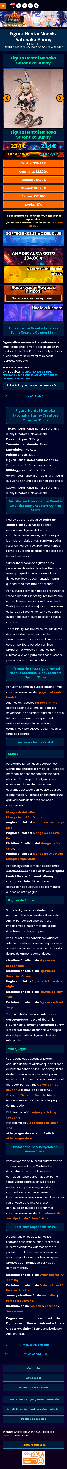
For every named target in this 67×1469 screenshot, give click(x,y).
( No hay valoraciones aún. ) (40, 385)
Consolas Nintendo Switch (25, 1095)
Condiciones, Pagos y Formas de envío (33, 1399)
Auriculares (14, 1311)
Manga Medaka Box (21, 812)
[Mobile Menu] (3, 6)
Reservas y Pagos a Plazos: (33, 289)
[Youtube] (30, 5)
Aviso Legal (33, 1378)
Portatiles (48, 1296)
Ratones (50, 1306)
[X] (24, 5)
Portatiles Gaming (20, 1301)
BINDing (47, 371)
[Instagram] (36, 5)
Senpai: (33, 188)
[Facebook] (18, 5)
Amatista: (33, 171)
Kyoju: (33, 204)
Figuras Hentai (30, 371)
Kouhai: (33, 180)
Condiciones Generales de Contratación (33, 1409)
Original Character (16, 378)
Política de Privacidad (33, 1387)
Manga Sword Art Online (24, 817)
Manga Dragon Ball (20, 859)
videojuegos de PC (19, 1138)
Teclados (36, 1306)
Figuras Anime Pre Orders (40, 375)
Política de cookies (33, 1419)
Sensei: (33, 196)
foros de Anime (46, 703)
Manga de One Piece (48, 854)
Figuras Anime (12, 375)
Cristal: (33, 163)
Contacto (33, 1368)
